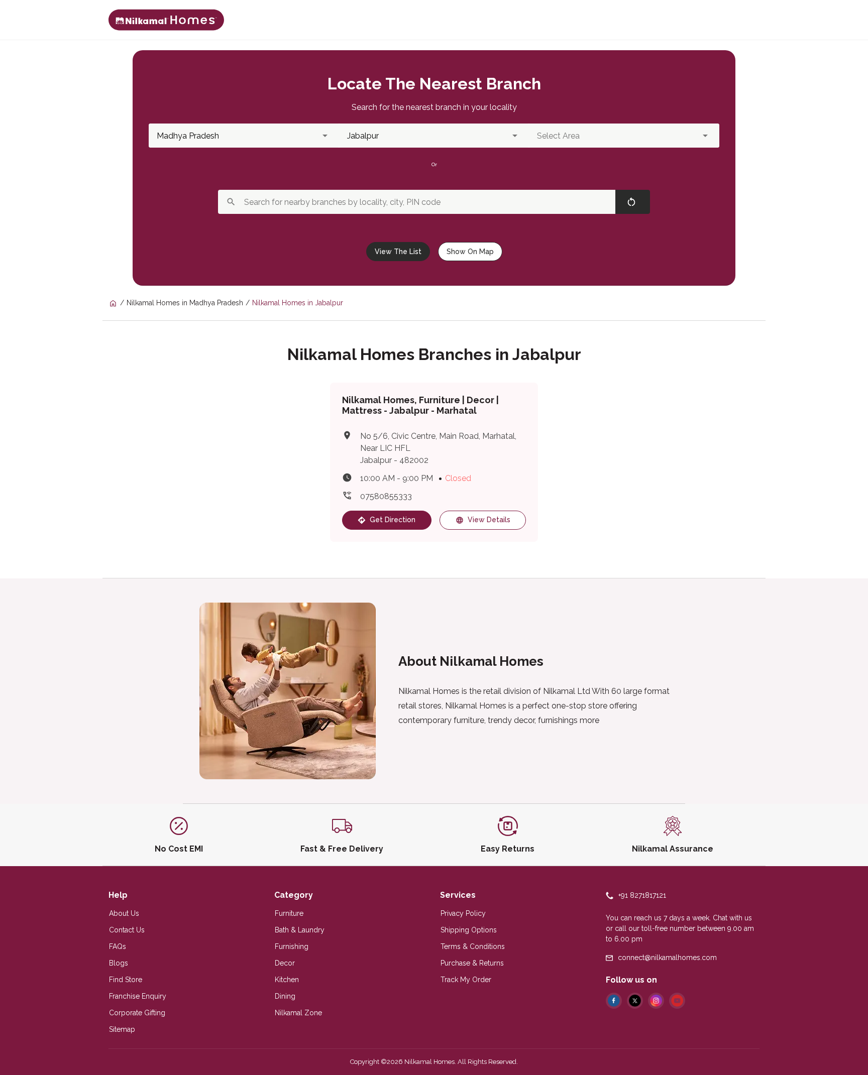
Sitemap (122, 1029)
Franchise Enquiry (137, 996)
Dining (285, 996)
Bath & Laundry (299, 930)
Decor (285, 963)
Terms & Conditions (473, 946)
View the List (398, 252)
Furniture (289, 913)
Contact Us (127, 930)
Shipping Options (469, 930)
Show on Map (470, 252)
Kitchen (287, 980)
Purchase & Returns (472, 963)
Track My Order (466, 980)
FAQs (117, 946)
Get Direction (392, 520)
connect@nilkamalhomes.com (667, 957)
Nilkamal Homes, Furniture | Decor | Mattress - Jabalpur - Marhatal (420, 405)
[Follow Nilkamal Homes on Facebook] (614, 1001)
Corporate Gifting (137, 1013)
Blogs (118, 963)
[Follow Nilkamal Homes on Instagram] (656, 1001)
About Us (124, 913)
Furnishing (291, 946)
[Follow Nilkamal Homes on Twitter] (635, 1001)
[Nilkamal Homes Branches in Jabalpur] (166, 20)
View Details (489, 520)
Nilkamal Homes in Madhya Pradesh (185, 303)
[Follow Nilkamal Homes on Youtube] (677, 1001)
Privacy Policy (463, 913)
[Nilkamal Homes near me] (117, 303)
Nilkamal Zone (298, 1013)
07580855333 (386, 496)
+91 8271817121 (642, 895)
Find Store (125, 980)
